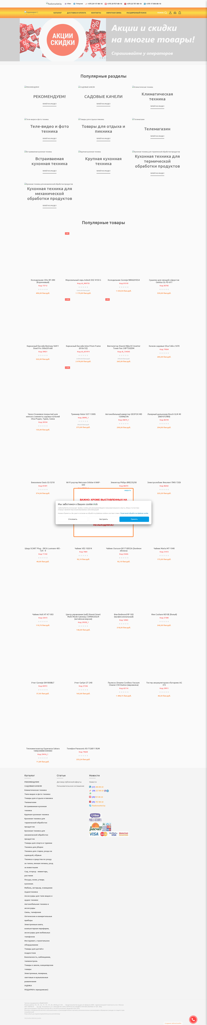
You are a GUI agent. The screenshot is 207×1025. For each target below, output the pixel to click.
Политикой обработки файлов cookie (134, 513)
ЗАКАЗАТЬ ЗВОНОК (194, 1019)
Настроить (103, 519)
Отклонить (72, 519)
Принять (134, 519)
